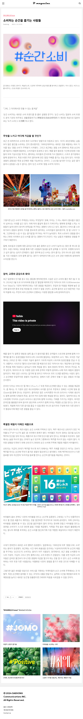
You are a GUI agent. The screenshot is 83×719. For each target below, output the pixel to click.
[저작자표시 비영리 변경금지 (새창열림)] (28, 597)
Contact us (7, 713)
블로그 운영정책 (7, 707)
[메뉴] (3, 3)
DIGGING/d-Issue (9, 15)
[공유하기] (10, 597)
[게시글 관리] (13, 597)
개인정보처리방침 (8, 710)
